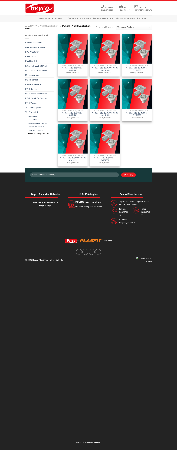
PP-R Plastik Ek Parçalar (36, 98)
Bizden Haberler (125, 19)
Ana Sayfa (31, 26)
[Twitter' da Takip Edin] (85, 252)
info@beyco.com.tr (127, 223)
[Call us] (98, 252)
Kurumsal (58, 19)
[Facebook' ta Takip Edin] (79, 252)
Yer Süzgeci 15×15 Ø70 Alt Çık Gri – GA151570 (73, 159)
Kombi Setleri (31, 61)
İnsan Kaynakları (103, 19)
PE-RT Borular (31, 80)
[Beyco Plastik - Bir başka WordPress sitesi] (39, 8)
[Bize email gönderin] (92, 252)
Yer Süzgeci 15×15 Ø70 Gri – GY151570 (105, 159)
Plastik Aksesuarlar (33, 84)
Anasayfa (44, 19)
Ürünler (73, 19)
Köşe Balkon (32, 120)
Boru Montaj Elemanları (35, 47)
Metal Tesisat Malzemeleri (36, 71)
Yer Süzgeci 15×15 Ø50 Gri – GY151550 (137, 114)
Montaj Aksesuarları (33, 75)
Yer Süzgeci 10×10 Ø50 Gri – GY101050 (137, 69)
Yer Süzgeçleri (49, 26)
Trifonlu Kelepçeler (33, 108)
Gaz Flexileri (30, 57)
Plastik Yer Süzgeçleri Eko (38, 134)
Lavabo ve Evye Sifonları (36, 66)
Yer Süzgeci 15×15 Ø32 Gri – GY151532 (73, 114)
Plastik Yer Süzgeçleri (36, 130)
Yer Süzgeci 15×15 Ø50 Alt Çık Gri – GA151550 (105, 114)
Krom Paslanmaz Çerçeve (37, 123)
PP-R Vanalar (31, 103)
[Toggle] (53, 42)
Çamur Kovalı (33, 116)
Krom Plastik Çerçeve (36, 127)
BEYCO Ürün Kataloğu (88, 202)
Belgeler (85, 19)
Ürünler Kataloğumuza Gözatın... (89, 207)
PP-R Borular (31, 89)
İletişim (141, 19)
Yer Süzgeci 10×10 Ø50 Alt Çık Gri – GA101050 (105, 69)
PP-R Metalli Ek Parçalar (36, 94)
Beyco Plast (38, 260)
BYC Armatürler (32, 52)
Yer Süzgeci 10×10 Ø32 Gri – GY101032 (73, 69)
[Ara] (151, 18)
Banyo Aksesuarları (33, 43)
